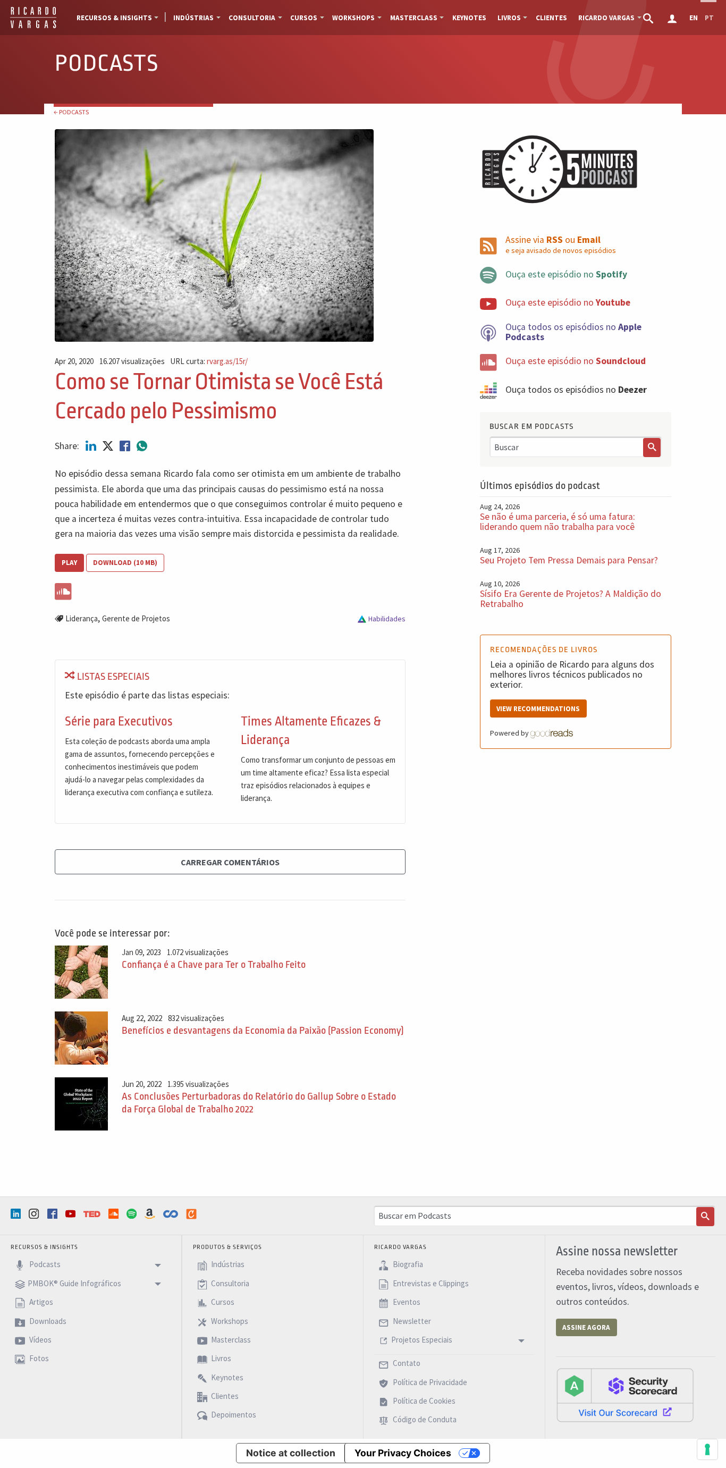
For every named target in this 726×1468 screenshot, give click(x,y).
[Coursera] (171, 1214)
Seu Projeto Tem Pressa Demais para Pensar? (569, 560)
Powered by (510, 733)
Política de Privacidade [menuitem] (429, 1382)
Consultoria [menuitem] (252, 17)
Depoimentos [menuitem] (232, 1415)
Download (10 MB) (125, 562)
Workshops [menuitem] (353, 17)
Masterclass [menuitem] (413, 17)
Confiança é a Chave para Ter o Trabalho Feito (214, 965)
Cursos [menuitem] (303, 17)
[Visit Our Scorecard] (625, 1394)
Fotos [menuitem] (38, 1359)
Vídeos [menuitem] (40, 1340)
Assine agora (586, 1327)
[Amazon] (151, 1214)
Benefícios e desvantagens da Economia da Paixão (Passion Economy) (263, 1030)
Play (69, 562)
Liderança (81, 618)
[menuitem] (649, 17)
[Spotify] (132, 1214)
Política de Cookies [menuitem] (423, 1401)
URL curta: (209, 362)
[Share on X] (109, 446)
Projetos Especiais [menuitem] (421, 1340)
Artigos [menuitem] (40, 1302)
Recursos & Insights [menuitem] (114, 17)
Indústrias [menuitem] (193, 17)
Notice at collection (290, 1452)
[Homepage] (33, 26)
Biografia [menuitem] (407, 1265)
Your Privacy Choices (402, 1452)
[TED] (93, 1213)
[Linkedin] (17, 1214)
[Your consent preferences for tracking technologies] (707, 1449)
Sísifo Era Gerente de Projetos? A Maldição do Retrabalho (570, 599)
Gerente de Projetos (136, 618)
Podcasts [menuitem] (44, 1265)
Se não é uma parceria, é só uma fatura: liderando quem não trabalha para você (557, 522)
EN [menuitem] (693, 17)
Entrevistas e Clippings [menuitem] (430, 1283)
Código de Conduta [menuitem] (424, 1420)
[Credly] (192, 1214)
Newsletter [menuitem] (411, 1321)
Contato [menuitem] (405, 1364)
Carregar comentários (230, 862)
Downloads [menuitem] (47, 1321)
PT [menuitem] (709, 17)
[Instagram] (35, 1214)
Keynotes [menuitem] (469, 17)
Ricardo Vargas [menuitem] (606, 17)
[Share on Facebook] (126, 446)
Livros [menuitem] (509, 17)
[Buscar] (652, 447)
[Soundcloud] (114, 1214)
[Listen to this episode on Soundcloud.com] (230, 589)
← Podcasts (71, 112)
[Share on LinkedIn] (92, 446)
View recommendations (538, 708)
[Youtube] (71, 1214)
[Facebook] (53, 1214)
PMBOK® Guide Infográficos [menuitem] (74, 1283)
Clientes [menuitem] (551, 17)
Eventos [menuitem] (405, 1302)
